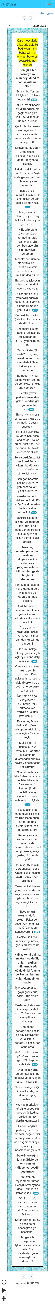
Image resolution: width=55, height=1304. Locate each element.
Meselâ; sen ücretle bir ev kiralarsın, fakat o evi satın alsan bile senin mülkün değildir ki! (27, 267)
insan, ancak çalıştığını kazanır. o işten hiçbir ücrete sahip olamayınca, (28, 196)
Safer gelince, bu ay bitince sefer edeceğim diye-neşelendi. (27, 1226)
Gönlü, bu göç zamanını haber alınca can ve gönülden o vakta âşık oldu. (27, 1206)
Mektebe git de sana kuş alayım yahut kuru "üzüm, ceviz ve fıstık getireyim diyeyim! (28, 1013)
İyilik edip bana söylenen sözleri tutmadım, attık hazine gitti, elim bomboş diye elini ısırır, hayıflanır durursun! (27, 241)
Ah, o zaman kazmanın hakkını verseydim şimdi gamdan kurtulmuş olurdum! (27, 635)
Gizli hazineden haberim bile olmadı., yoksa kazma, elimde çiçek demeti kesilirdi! (27, 614)
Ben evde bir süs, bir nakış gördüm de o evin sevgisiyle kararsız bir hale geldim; (27, 593)
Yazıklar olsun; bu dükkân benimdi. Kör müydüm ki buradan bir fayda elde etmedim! (27, 504)
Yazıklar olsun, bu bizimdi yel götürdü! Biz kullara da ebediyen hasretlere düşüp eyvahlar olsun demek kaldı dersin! (27, 530)
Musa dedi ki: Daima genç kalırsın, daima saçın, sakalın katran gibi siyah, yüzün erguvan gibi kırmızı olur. (27, 896)
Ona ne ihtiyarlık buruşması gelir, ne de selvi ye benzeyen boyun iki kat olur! (27, 1076)
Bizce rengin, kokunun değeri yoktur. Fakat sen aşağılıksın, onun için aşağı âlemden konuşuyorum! (27, 921)
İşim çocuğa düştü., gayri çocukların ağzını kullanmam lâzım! (27, 994)
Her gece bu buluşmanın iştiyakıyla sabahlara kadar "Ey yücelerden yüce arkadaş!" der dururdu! (27, 1249)
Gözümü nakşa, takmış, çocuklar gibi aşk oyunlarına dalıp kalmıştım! (27, 655)
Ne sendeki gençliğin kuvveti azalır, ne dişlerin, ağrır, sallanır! (27, 1093)
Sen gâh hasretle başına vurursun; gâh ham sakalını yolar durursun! (27, 485)
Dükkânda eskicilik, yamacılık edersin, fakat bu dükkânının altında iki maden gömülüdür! (27, 302)
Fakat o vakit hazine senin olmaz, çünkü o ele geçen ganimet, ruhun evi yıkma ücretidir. (27, 177)
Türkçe (41, 13)
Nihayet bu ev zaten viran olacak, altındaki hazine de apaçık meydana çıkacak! (27, 156)
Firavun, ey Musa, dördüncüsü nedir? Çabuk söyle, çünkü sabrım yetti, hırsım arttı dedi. (27, 873)
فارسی (50, 13)
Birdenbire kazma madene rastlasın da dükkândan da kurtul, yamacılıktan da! (27, 337)
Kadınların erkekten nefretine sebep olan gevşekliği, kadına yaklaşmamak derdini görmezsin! (27, 1112)
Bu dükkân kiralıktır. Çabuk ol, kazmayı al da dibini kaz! (27, 319)
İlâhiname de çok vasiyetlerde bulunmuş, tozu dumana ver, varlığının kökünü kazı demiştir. (27, 706)
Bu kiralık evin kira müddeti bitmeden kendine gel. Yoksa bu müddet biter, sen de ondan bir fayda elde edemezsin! (27, 442)
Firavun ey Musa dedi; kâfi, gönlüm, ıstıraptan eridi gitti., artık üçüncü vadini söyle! (27, 729)
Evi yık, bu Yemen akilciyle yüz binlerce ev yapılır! (27, 95)
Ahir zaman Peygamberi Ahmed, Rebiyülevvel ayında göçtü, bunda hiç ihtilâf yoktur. (27, 1185)
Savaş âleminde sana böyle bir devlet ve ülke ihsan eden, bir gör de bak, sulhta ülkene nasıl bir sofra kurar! (27, 819)
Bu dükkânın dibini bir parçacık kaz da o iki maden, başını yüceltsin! (27, 420)
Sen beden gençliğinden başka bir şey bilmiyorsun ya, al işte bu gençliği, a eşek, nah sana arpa (27, 1037)
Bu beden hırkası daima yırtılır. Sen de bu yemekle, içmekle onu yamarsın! (27, 381)
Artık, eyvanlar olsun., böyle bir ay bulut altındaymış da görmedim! (27, 218)
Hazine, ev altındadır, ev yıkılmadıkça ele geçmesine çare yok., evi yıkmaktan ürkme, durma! (28, 113)
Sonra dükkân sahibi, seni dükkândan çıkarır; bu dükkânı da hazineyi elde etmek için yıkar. (27, 465)
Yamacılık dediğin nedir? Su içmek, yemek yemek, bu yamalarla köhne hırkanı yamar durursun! (27, 360)
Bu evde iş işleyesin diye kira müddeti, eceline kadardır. (27, 284)
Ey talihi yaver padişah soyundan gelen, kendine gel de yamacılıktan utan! (27, 401)
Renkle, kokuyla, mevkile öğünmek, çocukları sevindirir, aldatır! (27, 943)
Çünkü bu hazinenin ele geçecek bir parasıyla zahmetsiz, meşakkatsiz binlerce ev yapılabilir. (28, 134)
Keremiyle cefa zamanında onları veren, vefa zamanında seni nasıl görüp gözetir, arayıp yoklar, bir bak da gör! (28, 847)
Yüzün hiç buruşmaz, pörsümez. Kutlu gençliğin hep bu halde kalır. (27, 1058)
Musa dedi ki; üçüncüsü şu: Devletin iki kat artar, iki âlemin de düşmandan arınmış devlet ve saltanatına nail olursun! (27, 755)
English (33, 13)
